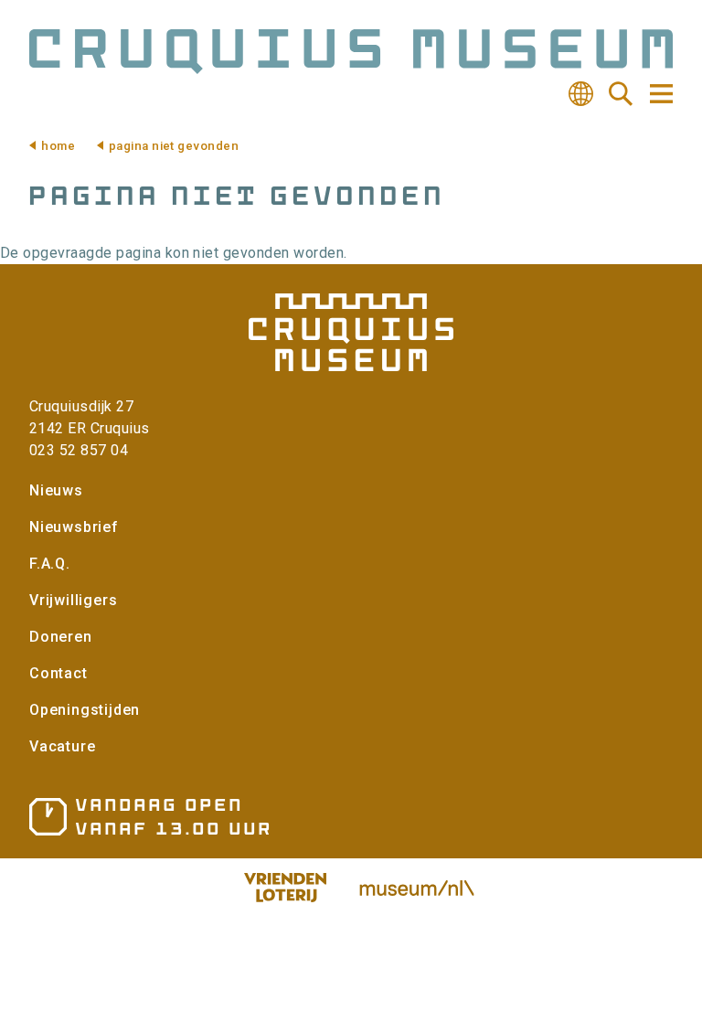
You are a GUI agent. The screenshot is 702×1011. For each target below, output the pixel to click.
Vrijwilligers (73, 600)
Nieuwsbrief (74, 527)
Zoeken (620, 94)
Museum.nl (416, 887)
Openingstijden (84, 709)
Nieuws (56, 490)
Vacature (62, 746)
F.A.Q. (49, 563)
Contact (58, 673)
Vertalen (580, 94)
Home (58, 146)
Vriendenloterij (285, 887)
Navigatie (660, 93)
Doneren (60, 636)
